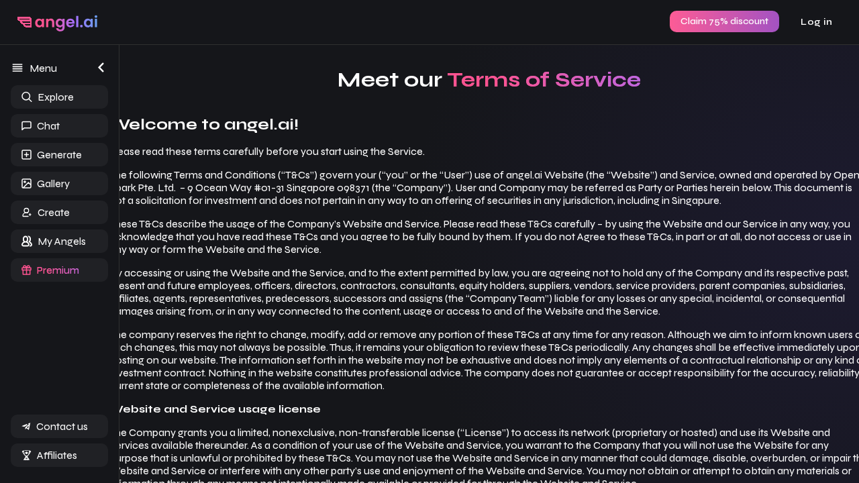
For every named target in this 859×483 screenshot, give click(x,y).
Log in (816, 21)
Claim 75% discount (724, 21)
